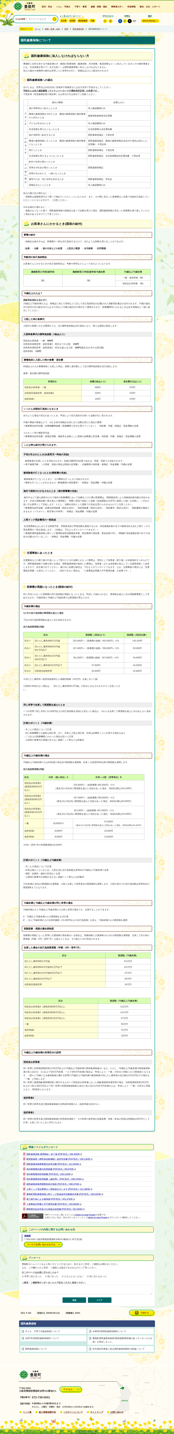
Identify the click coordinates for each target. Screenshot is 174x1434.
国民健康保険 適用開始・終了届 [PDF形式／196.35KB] (53, 1154)
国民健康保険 (78, 29)
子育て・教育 (80, 7)
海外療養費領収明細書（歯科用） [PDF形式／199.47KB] (53, 1179)
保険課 (27, 1236)
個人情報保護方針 (47, 1412)
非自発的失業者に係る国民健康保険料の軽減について (118, 1349)
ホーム (38, 29)
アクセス (67, 1389)
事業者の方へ (117, 7)
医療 (66, 29)
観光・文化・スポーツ (150, 7)
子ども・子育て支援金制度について (42, 1331)
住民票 (72, 21)
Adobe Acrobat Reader (85, 1215)
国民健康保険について (36, 1349)
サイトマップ (96, 1412)
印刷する (145, 1313)
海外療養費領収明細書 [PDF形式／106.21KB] (48, 1174)
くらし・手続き (63, 7)
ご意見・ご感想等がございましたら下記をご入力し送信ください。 (54, 1282)
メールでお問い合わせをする (41, 1244)
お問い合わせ (116, 1412)
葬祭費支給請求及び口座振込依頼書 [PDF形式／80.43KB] (54, 1209)
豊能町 (29, 1375)
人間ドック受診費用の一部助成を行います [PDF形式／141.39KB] (58, 1189)
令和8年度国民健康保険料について (109, 1331)
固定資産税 (82, 21)
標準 (134, 21)
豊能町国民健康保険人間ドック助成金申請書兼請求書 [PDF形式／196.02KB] (63, 1194)
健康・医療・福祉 (99, 7)
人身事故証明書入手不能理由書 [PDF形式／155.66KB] (52, 1204)
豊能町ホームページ (23, 6)
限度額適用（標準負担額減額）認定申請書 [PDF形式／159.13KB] (58, 1159)
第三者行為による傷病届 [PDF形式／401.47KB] (49, 1199)
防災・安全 (47, 7)
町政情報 (132, 7)
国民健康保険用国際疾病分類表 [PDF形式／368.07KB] (52, 1184)
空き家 (63, 21)
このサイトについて (73, 1412)
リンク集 (27, 1412)
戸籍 (92, 21)
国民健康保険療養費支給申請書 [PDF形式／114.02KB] (52, 1164)
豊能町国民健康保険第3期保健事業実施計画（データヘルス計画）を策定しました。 (122, 1340)
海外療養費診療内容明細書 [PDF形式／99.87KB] (50, 1169)
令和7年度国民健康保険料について (42, 1338)
